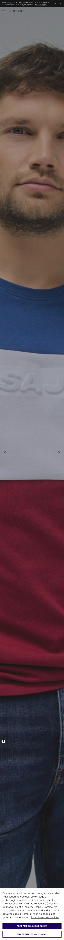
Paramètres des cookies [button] (45, 917)
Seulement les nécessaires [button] (32, 934)
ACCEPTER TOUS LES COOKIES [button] (32, 926)
